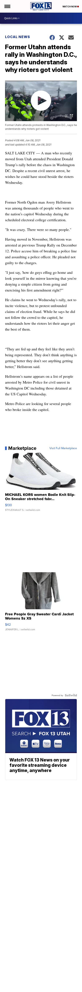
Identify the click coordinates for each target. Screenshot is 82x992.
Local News (17, 37)
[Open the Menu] (7, 6)
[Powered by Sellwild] (71, 695)
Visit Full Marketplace (63, 448)
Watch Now (69, 6)
